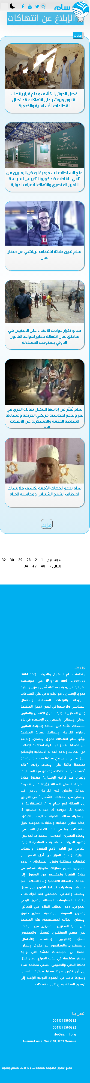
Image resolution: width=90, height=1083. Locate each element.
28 (29, 560)
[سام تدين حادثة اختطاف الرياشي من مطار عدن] (44, 223)
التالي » (55, 566)
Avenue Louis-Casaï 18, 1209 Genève (49, 1041)
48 (43, 566)
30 (12, 560)
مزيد (47, 525)
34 (26, 566)
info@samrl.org (64, 1034)
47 (34, 566)
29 (20, 560)
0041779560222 (64, 1020)
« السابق (54, 560)
